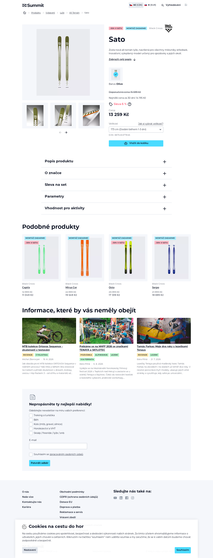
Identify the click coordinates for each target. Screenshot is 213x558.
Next (66, 132)
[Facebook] (127, 498)
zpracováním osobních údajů (66, 454)
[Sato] (63, 62)
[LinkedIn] (121, 498)
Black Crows (28, 284)
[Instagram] (132, 498)
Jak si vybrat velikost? (150, 124)
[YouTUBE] (115, 498)
